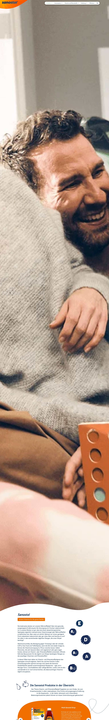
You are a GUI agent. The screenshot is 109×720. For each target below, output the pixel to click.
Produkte (49, 3)
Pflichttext (92, 3)
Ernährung (83, 3)
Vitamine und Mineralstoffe (71, 3)
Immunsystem (57, 3)
